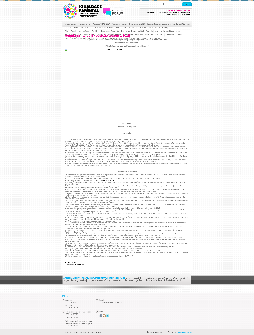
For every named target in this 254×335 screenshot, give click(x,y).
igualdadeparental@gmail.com (104, 180)
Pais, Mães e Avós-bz (87, 35)
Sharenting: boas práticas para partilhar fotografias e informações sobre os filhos (168, 13)
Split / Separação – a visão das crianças (138, 27)
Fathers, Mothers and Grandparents (167, 31)
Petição (157, 27)
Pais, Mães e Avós (71, 35)
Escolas (100, 35)
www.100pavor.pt (84, 212)
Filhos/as (95, 38)
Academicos (159, 35)
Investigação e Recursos (144, 35)
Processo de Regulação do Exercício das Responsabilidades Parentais (127, 31)
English (103, 38)
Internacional (170, 35)
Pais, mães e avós (71, 38)
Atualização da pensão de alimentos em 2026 (128, 24)
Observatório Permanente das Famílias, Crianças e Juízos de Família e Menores (93, 27)
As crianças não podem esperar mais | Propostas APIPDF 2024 (87, 24)
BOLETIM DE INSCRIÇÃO (74, 264)
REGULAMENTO (71, 262)
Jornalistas (118, 35)
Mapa (89, 38)
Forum (164, 27)
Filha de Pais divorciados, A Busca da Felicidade (82, 31)
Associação (108, 35)
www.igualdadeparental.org (142, 210)
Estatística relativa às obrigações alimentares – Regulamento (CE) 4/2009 (134, 38)
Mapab (82, 38)
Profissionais (128, 35)
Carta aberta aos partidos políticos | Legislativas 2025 (166, 24)
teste (188, 24)
